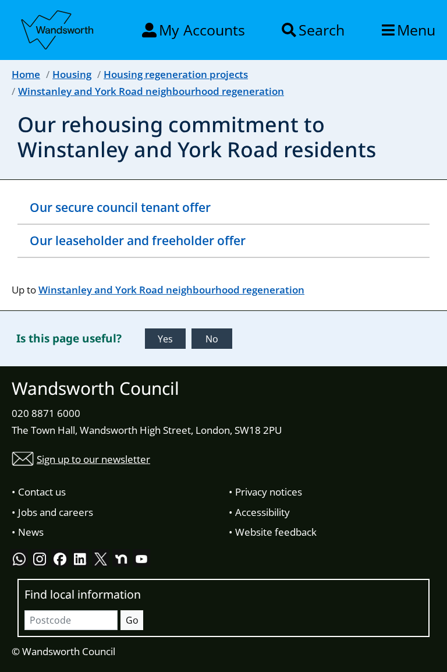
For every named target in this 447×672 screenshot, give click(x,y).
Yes (165, 339)
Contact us (42, 491)
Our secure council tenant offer (120, 207)
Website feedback (276, 532)
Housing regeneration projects (176, 74)
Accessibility (262, 512)
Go (132, 620)
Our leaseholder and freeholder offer (138, 240)
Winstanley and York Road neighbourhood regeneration (151, 91)
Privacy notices (268, 491)
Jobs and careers (55, 512)
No (211, 339)
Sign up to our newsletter (93, 459)
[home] (58, 28)
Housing (71, 74)
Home (26, 74)
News (31, 532)
